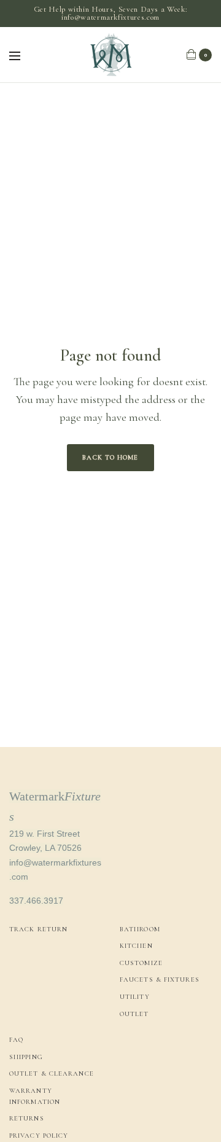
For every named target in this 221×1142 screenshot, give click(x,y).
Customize (141, 963)
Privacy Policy (38, 1136)
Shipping (26, 1057)
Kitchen (136, 946)
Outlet (134, 1014)
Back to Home (110, 457)
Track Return (38, 929)
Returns (26, 1118)
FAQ (16, 1040)
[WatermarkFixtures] (110, 54)
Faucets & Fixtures (160, 980)
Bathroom (140, 929)
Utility (135, 997)
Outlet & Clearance (51, 1073)
